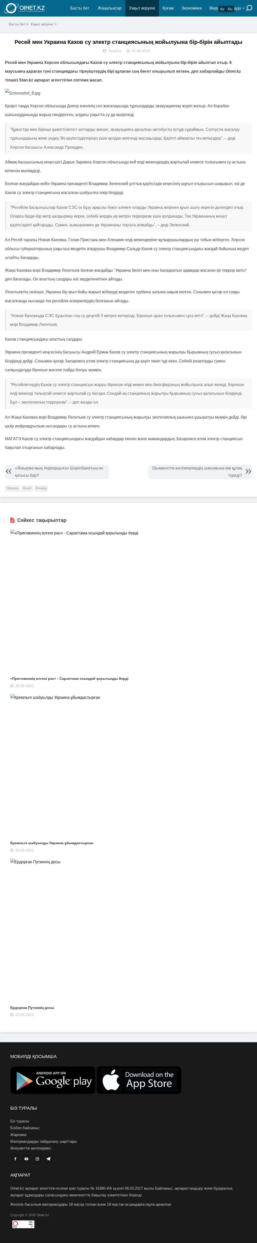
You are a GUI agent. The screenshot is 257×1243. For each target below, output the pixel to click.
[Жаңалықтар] (35, 8)
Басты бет (79, 8)
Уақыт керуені (142, 8)
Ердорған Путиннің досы (32, 1008)
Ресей (27, 488)
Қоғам (168, 8)
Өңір (213, 8)
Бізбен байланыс (25, 1128)
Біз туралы (19, 1121)
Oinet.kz (43, 1215)
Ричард (41, 488)
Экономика (191, 8)
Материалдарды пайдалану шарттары (43, 1141)
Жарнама (18, 1134)
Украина (12, 488)
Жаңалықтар (109, 8)
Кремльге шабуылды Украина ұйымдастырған (51, 843)
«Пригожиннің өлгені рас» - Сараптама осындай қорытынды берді (69, 679)
